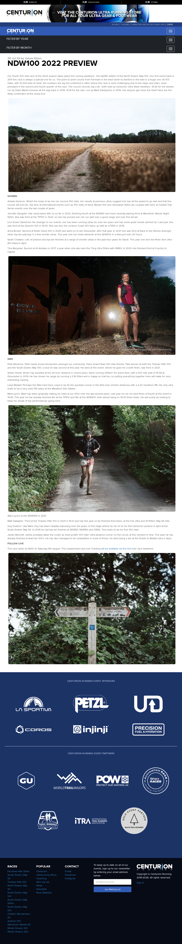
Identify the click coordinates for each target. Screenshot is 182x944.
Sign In (140, 882)
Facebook (70, 874)
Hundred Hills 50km (18, 871)
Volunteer (41, 889)
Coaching (41, 878)
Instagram (70, 878)
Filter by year (17, 39)
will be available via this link (116, 548)
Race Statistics (44, 892)
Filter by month (19, 47)
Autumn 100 (14, 921)
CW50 (170, 24)
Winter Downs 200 (17, 931)
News (39, 885)
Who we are (42, 882)
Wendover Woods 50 (19, 924)
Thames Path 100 (16, 882)
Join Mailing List (113, 889)
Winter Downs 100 (17, 928)
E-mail (68, 871)
